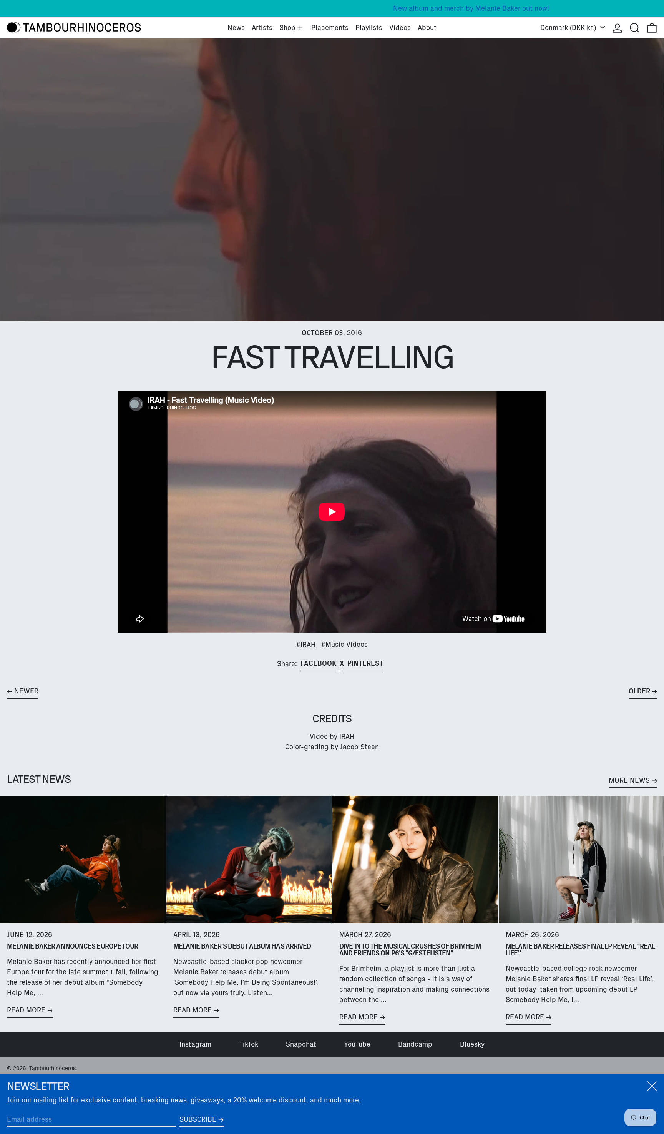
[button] (634, 28)
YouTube (357, 1044)
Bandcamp (415, 1044)
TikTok (248, 1044)
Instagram (195, 1044)
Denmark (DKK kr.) (569, 27)
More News (629, 780)
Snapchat (301, 1044)
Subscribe (197, 1119)
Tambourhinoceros (52, 1068)
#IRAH (306, 644)
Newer (26, 691)
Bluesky (472, 1044)
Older (639, 691)
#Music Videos (344, 644)
